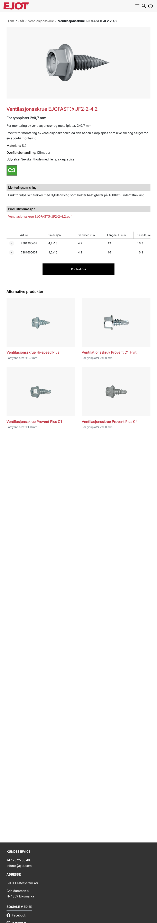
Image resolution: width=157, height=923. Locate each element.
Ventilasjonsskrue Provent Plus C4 (110, 422)
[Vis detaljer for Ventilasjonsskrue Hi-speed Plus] (41, 322)
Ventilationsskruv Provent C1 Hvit (109, 352)
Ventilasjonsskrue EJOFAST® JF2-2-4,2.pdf (40, 216)
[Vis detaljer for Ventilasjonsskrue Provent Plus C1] (41, 391)
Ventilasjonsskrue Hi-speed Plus (33, 352)
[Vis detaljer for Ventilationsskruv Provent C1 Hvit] (116, 322)
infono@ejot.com (19, 866)
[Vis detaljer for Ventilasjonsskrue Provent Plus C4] (116, 391)
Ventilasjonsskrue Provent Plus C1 (34, 422)
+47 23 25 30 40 (18, 860)
